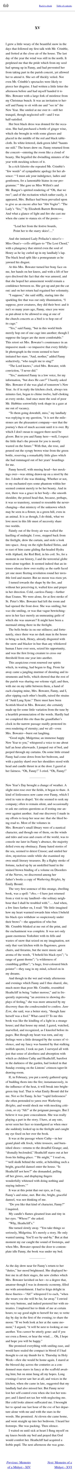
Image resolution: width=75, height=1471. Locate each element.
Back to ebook (45, 5)
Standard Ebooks (6, 5)
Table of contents (64, 5)
